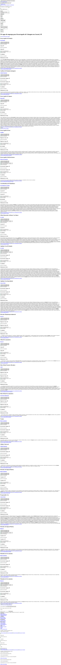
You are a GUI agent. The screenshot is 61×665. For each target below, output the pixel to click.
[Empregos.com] (3, 1)
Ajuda (1, 628)
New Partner (2, 40)
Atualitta (2, 132)
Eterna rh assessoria (4, 159)
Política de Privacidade (3, 658)
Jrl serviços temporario (4, 395)
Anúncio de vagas (2, 620)
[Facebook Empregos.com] (15, 649)
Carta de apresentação (3, 624)
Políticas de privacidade (3, 614)
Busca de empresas (3, 617)
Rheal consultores (3, 420)
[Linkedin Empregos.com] (9, 649)
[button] (30, 52)
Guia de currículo (2, 623)
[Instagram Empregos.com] (3, 649)
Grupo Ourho (2, 283)
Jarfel (1, 367)
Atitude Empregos (3, 72)
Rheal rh (2, 528)
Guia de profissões (3, 622)
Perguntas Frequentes (3, 626)
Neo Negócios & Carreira (5, 185)
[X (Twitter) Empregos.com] (21, 649)
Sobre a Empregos (3, 613)
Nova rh (1, 316)
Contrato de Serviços (3, 615)
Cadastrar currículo (3, 618)
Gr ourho (2, 217)
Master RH (2, 98)
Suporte (1, 627)
